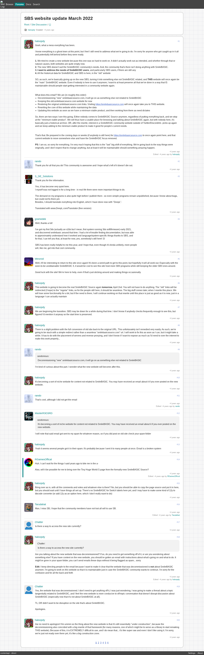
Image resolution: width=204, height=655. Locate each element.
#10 (178, 378)
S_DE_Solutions (44, 176)
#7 (179, 307)
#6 (179, 283)
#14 (178, 459)
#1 (179, 41)
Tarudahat (40, 504)
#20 (178, 620)
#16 (178, 504)
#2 (179, 161)
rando (38, 161)
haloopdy (31, 30)
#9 (179, 349)
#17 (178, 522)
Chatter (39, 522)
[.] (50, 24)
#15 (178, 483)
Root (26, 24)
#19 (178, 587)
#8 (179, 325)
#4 (179, 219)
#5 (179, 259)
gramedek (40, 219)
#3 (179, 176)
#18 (178, 537)
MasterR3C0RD (43, 413)
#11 (178, 396)
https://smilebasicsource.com (109, 104)
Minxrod (39, 258)
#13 (178, 444)
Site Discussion (39, 24)
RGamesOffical (43, 459)
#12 (178, 413)
